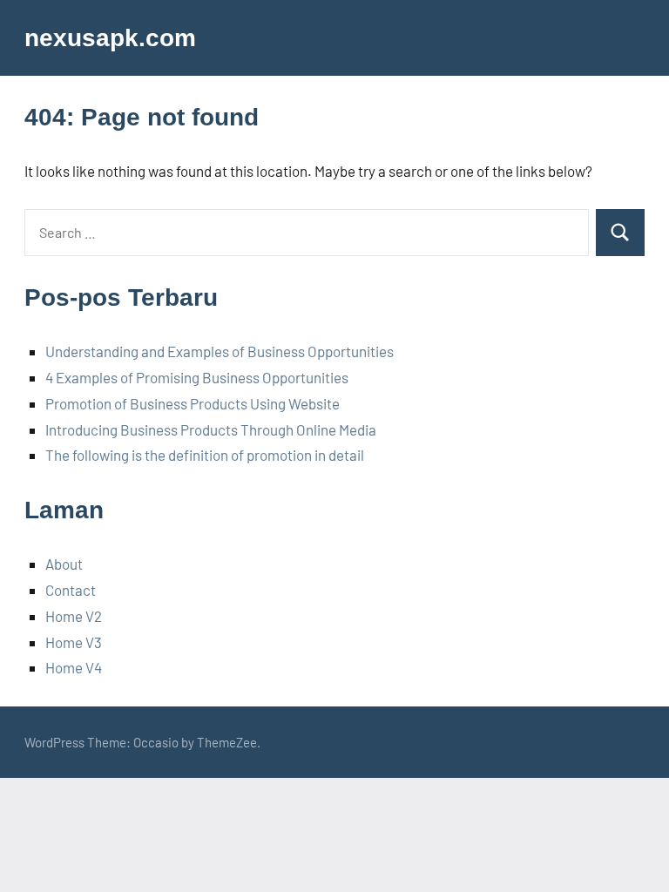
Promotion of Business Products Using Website (192, 403)
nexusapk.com (110, 37)
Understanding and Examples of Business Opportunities (219, 351)
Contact (70, 589)
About (64, 563)
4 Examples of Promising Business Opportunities (196, 377)
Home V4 (73, 667)
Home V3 (73, 642)
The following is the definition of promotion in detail (204, 454)
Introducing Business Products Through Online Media (210, 429)
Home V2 (73, 616)
